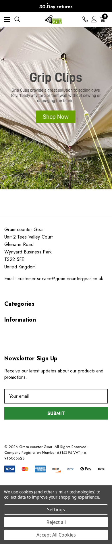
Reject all (56, 522)
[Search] (17, 19)
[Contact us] (85, 19)
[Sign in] (94, 19)
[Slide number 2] (56, 108)
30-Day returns (56, 6)
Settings (56, 509)
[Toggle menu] (7, 19)
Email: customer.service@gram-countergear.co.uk (53, 278)
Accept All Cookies (56, 535)
